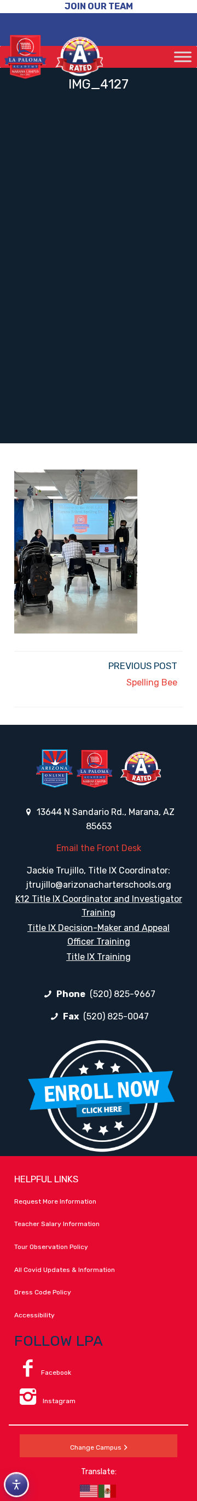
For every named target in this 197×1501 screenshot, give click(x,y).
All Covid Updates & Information (64, 1270)
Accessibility (34, 1315)
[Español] (108, 1490)
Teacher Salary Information (57, 1224)
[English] (89, 1490)
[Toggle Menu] (183, 56)
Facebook (56, 1372)
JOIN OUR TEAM (99, 6)
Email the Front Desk (98, 848)
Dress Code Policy (42, 1292)
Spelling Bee (151, 682)
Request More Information (55, 1201)
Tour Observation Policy (51, 1247)
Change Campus (95, 1447)
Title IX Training (98, 957)
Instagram (58, 1401)
